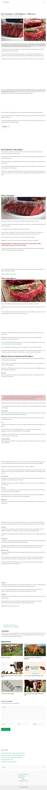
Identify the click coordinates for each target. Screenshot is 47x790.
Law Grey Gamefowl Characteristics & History (11, 757)
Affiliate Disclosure (23, 780)
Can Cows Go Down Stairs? (7, 693)
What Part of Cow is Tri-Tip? (10, 625)
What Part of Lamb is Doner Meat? (9, 761)
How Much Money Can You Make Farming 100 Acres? (13, 755)
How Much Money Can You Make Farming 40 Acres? (13, 753)
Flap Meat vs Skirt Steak (10, 274)
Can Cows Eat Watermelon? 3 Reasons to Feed (34, 694)
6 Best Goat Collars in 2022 (7, 759)
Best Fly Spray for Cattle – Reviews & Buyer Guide (11, 676)
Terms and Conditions (23, 774)
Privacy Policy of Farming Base (22, 776)
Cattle (2, 16)
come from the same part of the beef (17, 151)
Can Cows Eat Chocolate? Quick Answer (34, 675)
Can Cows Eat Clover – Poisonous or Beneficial (33, 658)
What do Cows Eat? (6, 657)
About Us (23, 779)
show (9, 126)
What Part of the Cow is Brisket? (11, 626)
